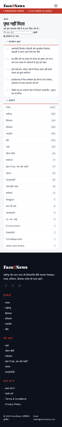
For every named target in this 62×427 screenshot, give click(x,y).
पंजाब (7, 302)
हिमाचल (8, 313)
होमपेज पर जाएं (12, 36)
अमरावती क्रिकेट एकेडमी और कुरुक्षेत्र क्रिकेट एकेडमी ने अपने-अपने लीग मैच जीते (30, 50)
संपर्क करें (9, 393)
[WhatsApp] (19, 285)
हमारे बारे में (9, 388)
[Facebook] (5, 285)
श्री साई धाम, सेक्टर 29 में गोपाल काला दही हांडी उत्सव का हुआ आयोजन (31, 71)
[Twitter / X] (12, 285)
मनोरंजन (8, 356)
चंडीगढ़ (8, 307)
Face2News (16, 416)
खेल (7, 329)
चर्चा (7, 345)
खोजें (35, 32)
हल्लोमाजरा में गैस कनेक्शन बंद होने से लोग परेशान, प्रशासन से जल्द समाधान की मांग (31, 81)
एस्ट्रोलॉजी (10, 372)
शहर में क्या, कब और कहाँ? (16, 361)
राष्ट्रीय (8, 323)
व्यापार (7, 366)
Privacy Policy (13, 404)
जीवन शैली (9, 350)
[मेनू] (56, 5)
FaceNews (15, 267)
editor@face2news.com (44, 419)
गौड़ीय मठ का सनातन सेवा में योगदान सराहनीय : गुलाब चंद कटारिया (33, 92)
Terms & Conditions (15, 398)
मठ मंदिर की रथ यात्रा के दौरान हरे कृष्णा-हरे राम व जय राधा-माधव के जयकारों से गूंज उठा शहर (32, 60)
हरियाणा (8, 318)
